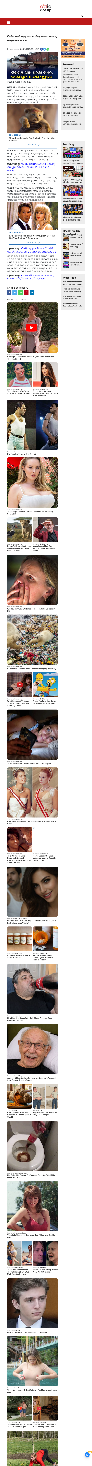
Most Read (69, 277)
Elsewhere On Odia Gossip (71, 231)
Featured (68, 64)
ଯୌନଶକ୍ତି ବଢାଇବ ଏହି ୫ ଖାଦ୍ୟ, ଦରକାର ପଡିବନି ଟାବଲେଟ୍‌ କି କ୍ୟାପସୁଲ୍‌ (30, 277)
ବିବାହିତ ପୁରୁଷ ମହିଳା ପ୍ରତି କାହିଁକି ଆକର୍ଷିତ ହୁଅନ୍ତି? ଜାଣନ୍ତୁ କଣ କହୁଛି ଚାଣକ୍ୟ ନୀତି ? (31, 250)
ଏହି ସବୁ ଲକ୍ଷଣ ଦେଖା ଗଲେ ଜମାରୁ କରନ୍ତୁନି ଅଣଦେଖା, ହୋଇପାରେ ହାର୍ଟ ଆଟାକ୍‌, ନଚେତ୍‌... (31, 167)
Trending (68, 144)
